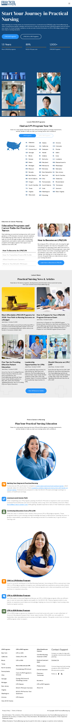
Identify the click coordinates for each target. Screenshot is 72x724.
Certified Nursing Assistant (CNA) (42, 655)
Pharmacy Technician (40, 674)
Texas (3, 664)
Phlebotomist (41, 666)
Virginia (3, 690)
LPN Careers (20, 697)
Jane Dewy (5, 322)
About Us (40, 688)
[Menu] (69, 3)
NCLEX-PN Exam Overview (24, 688)
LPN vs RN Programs (43, 684)
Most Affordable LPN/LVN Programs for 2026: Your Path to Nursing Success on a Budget (18, 317)
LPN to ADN (19, 653)
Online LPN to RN (21, 657)
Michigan (4, 682)
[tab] (19, 250)
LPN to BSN (19, 660)
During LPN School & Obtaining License (22, 679)
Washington (5, 693)
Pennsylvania (5, 671)
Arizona (3, 697)
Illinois (3, 660)
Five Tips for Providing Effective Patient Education (11, 364)
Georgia (3, 679)
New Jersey (5, 686)
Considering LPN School (23, 669)
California (4, 657)
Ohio (2, 675)
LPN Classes (20, 684)
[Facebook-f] (58, 674)
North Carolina (6, 668)
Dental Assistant (42, 669)
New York (4, 653)
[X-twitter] (62, 674)
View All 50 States (7, 701)
